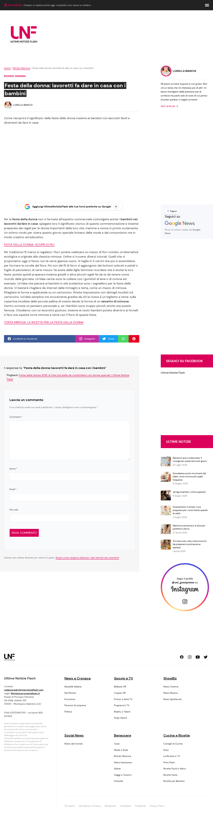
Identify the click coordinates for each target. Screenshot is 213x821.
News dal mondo (73, 743)
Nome (13, 468)
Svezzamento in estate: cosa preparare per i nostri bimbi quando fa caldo (190, 510)
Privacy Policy (157, 805)
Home (7, 68)
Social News (74, 735)
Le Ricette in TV (171, 756)
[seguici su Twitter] (205, 657)
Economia (69, 699)
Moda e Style (121, 749)
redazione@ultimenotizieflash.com (23, 689)
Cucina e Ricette (176, 735)
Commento (15, 417)
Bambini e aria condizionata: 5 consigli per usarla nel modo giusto (190, 460)
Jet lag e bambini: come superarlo (189, 492)
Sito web (13, 509)
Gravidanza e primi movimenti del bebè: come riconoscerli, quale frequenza (189, 476)
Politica (68, 711)
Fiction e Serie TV (123, 699)
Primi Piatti (169, 762)
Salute (117, 768)
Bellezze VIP (120, 686)
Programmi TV (121, 705)
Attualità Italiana (73, 686)
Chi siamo (69, 805)
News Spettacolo (172, 699)
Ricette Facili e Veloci (174, 768)
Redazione (110, 805)
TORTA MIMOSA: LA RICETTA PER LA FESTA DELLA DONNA (44, 322)
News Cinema (170, 686)
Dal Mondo (70, 692)
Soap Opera (120, 717)
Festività (118, 781)
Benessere (122, 735)
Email (12, 489)
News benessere (123, 762)
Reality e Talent (122, 711)
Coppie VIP (120, 692)
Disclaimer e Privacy (90, 805)
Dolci (166, 749)
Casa (116, 743)
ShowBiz (170, 678)
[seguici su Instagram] (189, 657)
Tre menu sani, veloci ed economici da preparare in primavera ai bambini (190, 544)
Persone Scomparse (75, 705)
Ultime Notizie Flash (173, 372)
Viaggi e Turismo (123, 774)
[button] (207, 5)
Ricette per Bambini (174, 781)
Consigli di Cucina (173, 743)
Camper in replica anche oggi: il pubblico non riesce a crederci (57, 5)
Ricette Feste (170, 774)
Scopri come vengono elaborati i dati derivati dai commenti (87, 557)
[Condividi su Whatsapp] (123, 339)
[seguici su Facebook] (181, 657)
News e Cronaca (77, 678)
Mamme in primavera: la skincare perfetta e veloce (189, 527)
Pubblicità (140, 805)
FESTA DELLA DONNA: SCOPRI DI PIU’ (29, 245)
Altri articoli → (169, 106)
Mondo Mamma (21, 68)
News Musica (170, 692)
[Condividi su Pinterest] (134, 339)
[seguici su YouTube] (197, 657)
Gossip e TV (123, 678)
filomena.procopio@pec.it (25, 693)
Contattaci (125, 805)
